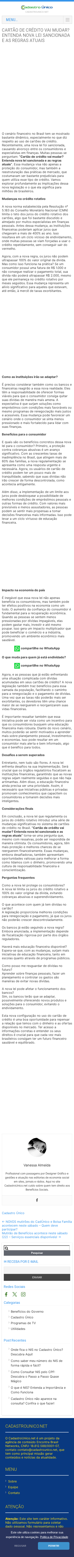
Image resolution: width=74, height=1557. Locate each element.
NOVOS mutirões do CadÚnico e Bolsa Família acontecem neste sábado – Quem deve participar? (37, 1225)
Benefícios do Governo (27, 1311)
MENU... (12, 19)
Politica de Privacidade (54, 1537)
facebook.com (6, 1294)
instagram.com (23, 1294)
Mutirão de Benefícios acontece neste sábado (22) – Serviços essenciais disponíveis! (35, 1235)
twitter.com (14, 1294)
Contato (14, 1493)
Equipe (13, 1487)
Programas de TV (23, 1323)
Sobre (12, 1481)
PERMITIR (53, 1546)
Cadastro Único (13, 1213)
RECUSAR (20, 1546)
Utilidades (18, 1329)
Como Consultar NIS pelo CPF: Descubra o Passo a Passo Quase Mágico (35, 1376)
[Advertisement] (37, 87)
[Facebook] (37, 1200)
